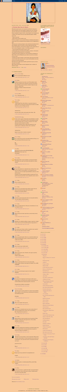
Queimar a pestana (45, 122)
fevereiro (44, 349)
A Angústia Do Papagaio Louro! (47, 208)
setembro (45, 250)
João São (43, 165)
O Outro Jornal (45, 114)
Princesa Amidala (18, 73)
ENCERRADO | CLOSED (46, 129)
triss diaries (44, 178)
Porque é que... (45, 313)
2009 (43, 244)
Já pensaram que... (46, 306)
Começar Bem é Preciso (46, 108)
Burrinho (43, 126)
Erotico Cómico (45, 301)
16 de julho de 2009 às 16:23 (22, 127)
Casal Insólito (45, 283)
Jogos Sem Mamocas (46, 318)
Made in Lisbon (45, 192)
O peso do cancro (45, 216)
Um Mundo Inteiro (46, 320)
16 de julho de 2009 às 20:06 (22, 193)
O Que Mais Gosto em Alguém (48, 272)
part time (43, 179)
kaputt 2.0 (44, 81)
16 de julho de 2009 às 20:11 (22, 266)
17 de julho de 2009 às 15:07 (22, 357)
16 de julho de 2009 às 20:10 (22, 257)
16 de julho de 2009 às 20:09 (22, 241)
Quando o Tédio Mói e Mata (48, 316)
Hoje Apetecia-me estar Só (47, 332)
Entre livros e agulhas (46, 151)
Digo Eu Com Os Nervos (46, 168)
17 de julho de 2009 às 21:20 (22, 365)
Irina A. (16, 269)
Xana (16, 148)
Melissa (16, 100)
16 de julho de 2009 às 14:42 (22, 97)
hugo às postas (44, 121)
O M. (43, 212)
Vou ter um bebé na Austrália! (47, 174)
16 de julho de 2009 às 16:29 (22, 133)
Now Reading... (44, 204)
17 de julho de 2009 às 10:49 (22, 332)
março (44, 348)
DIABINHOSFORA (18, 117)
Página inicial (26, 379)
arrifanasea (44, 104)
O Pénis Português (45, 115)
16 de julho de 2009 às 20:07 (22, 208)
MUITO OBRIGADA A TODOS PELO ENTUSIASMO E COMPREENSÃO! (47, 184)
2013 (43, 237)
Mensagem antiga (35, 379)
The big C (44, 188)
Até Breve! (45, 262)
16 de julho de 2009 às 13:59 (22, 77)
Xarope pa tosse (45, 218)
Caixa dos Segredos (45, 89)
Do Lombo (45, 321)
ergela (16, 277)
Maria (16, 350)
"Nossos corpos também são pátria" (47, 97)
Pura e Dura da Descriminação (48, 287)
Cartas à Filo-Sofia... (46, 128)
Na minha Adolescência (47, 289)
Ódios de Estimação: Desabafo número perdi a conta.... (48, 281)
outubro (44, 249)
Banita (16, 80)
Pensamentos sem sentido (46, 136)
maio (44, 344)
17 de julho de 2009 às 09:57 (22, 313)
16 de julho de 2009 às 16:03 (22, 114)
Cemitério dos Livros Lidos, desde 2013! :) (47, 156)
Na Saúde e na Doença (47, 323)
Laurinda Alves (45, 182)
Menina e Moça (44, 82)
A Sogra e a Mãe (46, 274)
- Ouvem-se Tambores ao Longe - (48, 207)
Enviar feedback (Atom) (20, 381)
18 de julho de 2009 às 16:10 (22, 374)
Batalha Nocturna (46, 325)
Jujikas (16, 334)
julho (44, 254)
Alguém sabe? (44, 133)
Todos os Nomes (46, 300)
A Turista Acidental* (46, 170)
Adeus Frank (45, 275)
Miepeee (16, 167)
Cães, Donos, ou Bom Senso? (48, 277)
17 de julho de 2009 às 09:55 (22, 304)
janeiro (44, 351)
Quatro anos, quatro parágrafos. (47, 141)
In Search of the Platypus (46, 144)
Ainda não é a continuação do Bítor (47, 196)
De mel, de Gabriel (45, 110)
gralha (16, 360)
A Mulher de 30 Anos (46, 279)
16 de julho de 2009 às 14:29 (22, 90)
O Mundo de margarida (46, 132)
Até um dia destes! (45, 200)
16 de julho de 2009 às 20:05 (22, 183)
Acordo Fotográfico (45, 148)
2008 (43, 353)
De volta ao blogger (45, 89)
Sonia (16, 367)
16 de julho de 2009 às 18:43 (22, 164)
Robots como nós (45, 86)
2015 (43, 234)
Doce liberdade (44, 101)
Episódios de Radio (45, 215)
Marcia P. (16, 136)
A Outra (43, 223)
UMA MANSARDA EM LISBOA (48, 228)
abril (44, 346)
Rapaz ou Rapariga (46, 303)
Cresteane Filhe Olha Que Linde (48, 315)
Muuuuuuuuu (45, 328)
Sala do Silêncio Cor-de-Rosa (47, 164)
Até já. (43, 193)
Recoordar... (44, 137)
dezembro (45, 245)
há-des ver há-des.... (45, 195)
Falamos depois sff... (45, 161)
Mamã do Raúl (17, 289)
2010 (43, 242)
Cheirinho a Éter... (45, 140)
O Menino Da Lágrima (47, 327)
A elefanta (43, 111)
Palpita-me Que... (46, 265)
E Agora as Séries (46, 264)
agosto (44, 252)
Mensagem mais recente (16, 379)
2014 (43, 235)
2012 (43, 239)
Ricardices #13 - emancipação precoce (48, 105)
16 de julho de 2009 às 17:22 (22, 155)
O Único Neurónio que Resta (48, 285)
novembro (45, 247)
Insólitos (43, 152)
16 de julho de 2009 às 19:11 (22, 177)
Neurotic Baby (44, 118)
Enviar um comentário (16, 377)
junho (44, 343)
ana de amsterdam (45, 125)
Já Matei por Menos (45, 226)
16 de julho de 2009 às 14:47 (22, 107)
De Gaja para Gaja (46, 260)
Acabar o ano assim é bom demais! (47, 149)
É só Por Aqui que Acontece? (48, 267)
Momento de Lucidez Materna (48, 305)
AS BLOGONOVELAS (46, 222)
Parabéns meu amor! (45, 171)
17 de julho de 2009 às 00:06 (22, 286)
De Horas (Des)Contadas (46, 100)
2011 (43, 241)
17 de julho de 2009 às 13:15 (22, 348)
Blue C (16, 325)
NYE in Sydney (44, 145)
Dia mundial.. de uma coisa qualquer (47, 175)
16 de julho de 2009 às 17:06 (22, 145)
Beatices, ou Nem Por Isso (47, 269)
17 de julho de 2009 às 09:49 (22, 298)
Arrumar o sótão (45, 211)
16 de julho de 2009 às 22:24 (22, 274)
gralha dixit (44, 85)
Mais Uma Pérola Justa (47, 308)
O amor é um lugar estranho (47, 199)
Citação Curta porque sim (47, 330)
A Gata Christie (45, 96)
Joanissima (17, 93)
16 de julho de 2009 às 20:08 (22, 224)
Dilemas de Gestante (46, 298)
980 (42, 219)
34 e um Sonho (45, 293)
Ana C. (16, 180)
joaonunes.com (45, 76)
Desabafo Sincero (46, 270)
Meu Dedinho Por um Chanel (47, 203)
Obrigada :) (45, 255)
